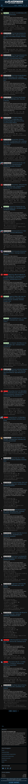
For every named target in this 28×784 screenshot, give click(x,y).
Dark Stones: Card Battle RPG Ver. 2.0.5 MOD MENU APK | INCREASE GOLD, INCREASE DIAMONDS (15, 557)
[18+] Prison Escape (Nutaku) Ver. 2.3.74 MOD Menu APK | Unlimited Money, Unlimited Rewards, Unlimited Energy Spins (15, 78)
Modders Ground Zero (6, 758)
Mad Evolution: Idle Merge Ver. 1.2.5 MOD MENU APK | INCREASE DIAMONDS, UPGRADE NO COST (15, 614)
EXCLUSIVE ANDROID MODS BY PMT (18, 160)
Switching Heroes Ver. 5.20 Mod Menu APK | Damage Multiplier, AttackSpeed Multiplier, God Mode (14, 164)
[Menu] (1, 5)
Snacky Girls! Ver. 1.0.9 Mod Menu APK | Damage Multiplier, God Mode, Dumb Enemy (14, 419)
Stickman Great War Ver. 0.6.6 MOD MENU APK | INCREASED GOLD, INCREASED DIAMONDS (15, 534)
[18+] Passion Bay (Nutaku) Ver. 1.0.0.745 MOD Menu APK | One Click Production (14, 99)
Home (3, 750)
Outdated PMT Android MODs (9, 414)
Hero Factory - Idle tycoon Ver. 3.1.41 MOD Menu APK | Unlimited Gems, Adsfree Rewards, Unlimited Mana (15, 186)
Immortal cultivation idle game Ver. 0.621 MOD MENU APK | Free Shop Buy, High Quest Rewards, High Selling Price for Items (15, 371)
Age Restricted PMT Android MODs (18, 271)
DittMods (5, 26)
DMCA (3, 762)
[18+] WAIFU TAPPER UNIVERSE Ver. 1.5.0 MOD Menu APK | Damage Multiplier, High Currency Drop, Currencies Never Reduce (13, 120)
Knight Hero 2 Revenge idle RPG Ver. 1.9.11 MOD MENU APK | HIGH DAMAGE (14, 585)
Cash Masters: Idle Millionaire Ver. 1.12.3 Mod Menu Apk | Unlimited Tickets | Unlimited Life (15, 344)
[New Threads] (24, 5)
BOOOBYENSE (6, 332)
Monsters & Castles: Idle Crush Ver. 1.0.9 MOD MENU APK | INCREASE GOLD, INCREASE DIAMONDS (15, 484)
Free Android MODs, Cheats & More (9, 754)
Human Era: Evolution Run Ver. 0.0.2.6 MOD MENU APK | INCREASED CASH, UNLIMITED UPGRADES (14, 208)
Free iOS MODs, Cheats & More (8, 756)
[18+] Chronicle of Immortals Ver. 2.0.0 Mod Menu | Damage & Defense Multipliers (14, 252)
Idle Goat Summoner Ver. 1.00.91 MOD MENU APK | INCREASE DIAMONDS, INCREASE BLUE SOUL (14, 511)
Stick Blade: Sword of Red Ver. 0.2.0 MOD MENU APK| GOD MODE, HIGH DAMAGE (15, 686)
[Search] (26, 5)
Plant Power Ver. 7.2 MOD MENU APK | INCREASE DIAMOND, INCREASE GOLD (14, 459)
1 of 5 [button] (10, 711)
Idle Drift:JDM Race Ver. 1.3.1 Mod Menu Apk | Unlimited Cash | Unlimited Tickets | (15, 319)
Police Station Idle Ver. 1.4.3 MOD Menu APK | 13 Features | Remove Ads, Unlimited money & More (14, 663)
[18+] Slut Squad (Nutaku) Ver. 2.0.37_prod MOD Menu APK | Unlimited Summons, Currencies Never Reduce (15, 56)
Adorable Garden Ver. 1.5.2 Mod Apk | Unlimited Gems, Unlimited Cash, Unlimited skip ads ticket (14, 439)
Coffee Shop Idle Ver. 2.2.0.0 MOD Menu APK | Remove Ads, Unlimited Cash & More (15, 641)
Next (14, 711)
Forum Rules (4, 760)
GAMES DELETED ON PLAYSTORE (9, 228)
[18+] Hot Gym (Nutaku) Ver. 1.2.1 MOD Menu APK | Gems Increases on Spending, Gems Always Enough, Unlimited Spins (14, 35)
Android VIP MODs (5, 752)
